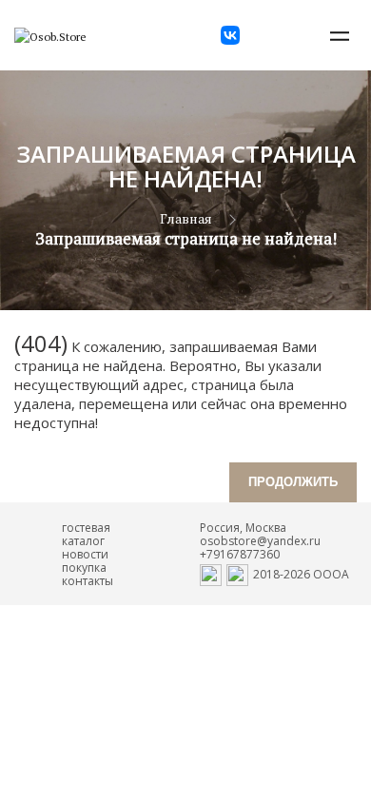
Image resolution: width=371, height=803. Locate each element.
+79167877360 (240, 554)
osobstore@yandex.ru (260, 541)
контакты (87, 581)
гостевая (86, 527)
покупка (84, 567)
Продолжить (293, 482)
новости (85, 554)
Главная (186, 218)
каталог (83, 541)
